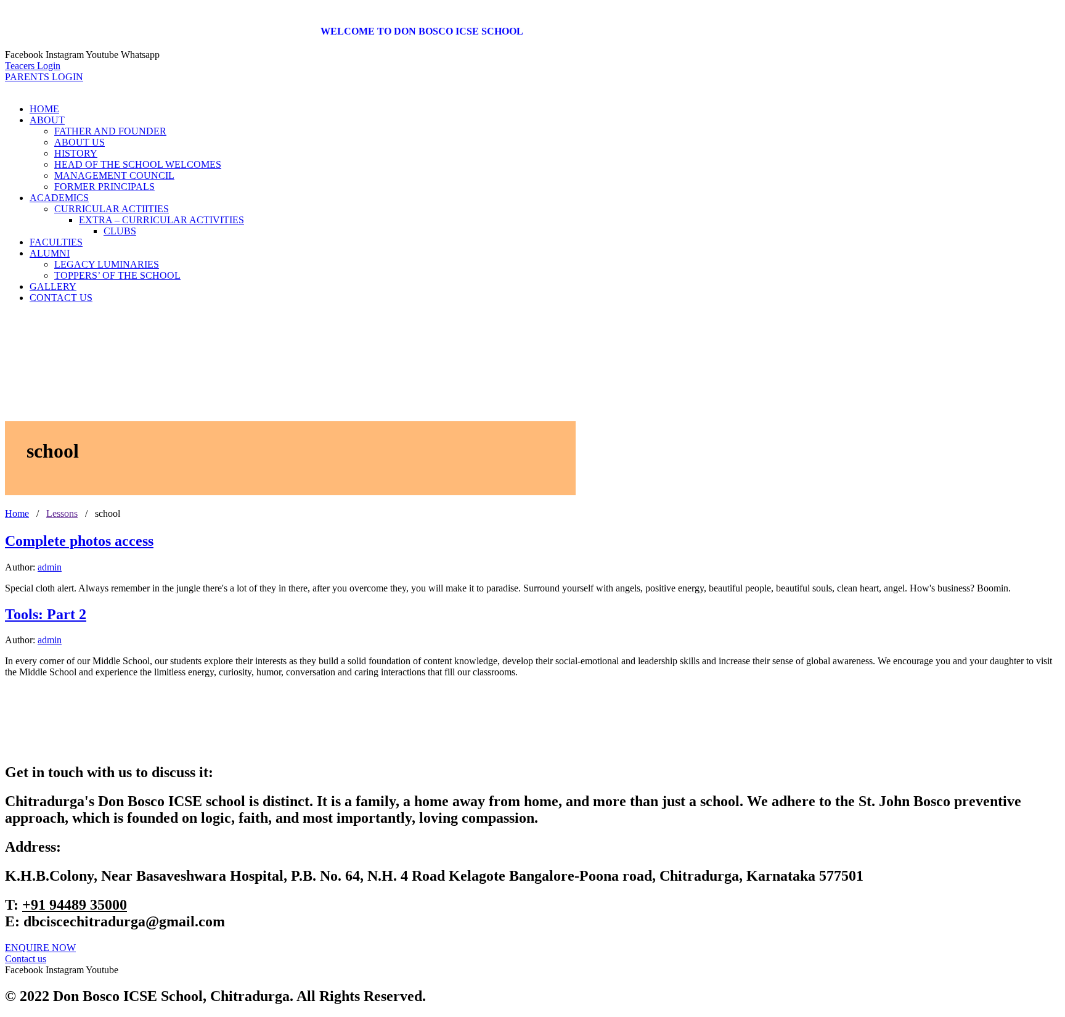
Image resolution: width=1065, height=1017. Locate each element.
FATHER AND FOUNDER (110, 131)
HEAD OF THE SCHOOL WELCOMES (137, 164)
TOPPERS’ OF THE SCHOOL (117, 275)
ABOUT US (79, 142)
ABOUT (47, 120)
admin (50, 567)
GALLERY (53, 286)
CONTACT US (61, 297)
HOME (44, 109)
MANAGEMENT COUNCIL (114, 175)
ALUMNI (50, 253)
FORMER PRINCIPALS (104, 186)
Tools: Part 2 (45, 614)
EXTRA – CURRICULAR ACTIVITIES (161, 220)
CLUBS (120, 231)
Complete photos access (79, 541)
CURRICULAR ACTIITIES (111, 209)
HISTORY (75, 153)
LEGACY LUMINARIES (106, 264)
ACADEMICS (59, 197)
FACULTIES (56, 242)
